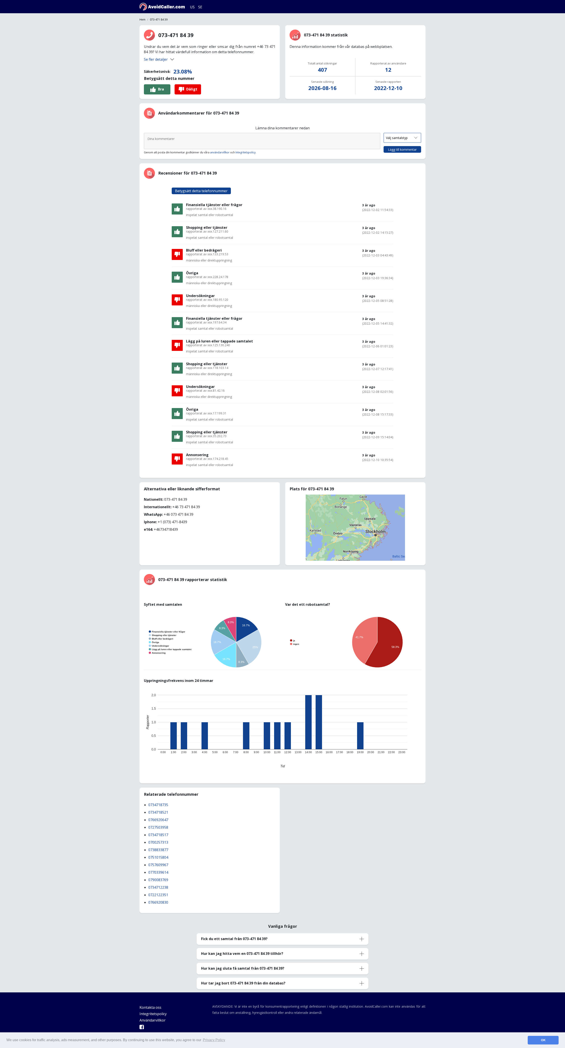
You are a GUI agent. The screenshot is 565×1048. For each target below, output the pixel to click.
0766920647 (158, 819)
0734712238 (158, 887)
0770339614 (158, 872)
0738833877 (158, 849)
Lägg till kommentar (402, 149)
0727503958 (158, 827)
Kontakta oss (150, 1007)
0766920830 (158, 902)
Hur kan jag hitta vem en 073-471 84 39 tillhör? (242, 953)
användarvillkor (220, 152)
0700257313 (158, 842)
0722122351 (158, 894)
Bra (161, 89)
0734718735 (158, 804)
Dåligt (191, 89)
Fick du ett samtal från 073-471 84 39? (234, 938)
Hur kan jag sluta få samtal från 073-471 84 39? (242, 968)
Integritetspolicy (245, 152)
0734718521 (158, 812)
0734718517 (158, 834)
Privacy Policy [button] (214, 1040)
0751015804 (158, 857)
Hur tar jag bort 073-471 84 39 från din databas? (243, 983)
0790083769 (158, 879)
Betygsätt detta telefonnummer (201, 190)
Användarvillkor (152, 1020)
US (192, 7)
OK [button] (543, 1040)
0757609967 (158, 864)
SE (200, 7)
